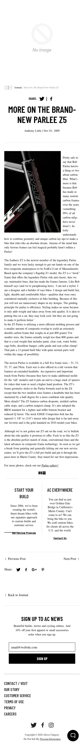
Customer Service (17, 695)
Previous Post (16, 558)
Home (8, 88)
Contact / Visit (16, 683)
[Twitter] (42, 99)
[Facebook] (51, 99)
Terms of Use (14, 702)
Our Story (11, 689)
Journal (18, 87)
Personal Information (50, 738)
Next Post (70, 558)
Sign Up (42, 658)
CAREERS (10, 714)
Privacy (9, 708)
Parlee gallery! (50, 465)
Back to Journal (18, 595)
